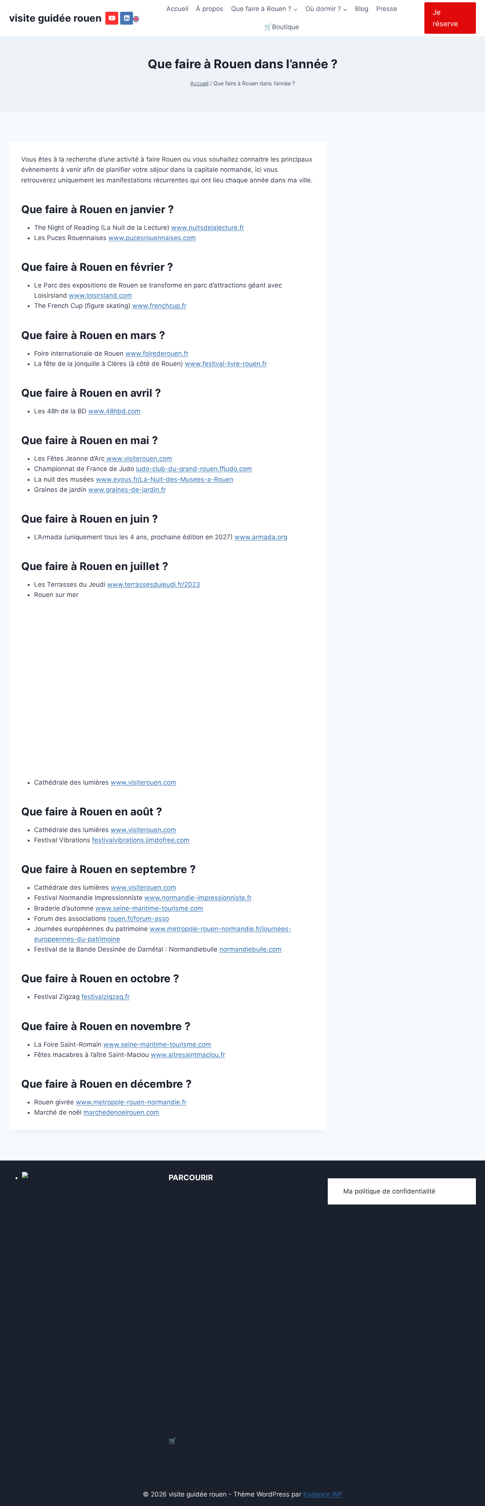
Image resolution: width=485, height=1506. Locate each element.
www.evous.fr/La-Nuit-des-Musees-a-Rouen (164, 479)
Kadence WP (322, 1494)
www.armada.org (261, 537)
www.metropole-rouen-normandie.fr (131, 1102)
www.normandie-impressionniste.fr (198, 897)
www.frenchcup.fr (159, 305)
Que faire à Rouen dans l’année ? (225, 1232)
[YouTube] (111, 18)
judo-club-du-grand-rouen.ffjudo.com (194, 469)
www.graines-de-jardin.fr (127, 489)
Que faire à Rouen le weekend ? (223, 1269)
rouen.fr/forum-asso (138, 918)
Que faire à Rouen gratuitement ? (225, 1282)
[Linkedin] (126, 18)
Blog (361, 9)
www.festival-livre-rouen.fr (226, 363)
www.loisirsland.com (100, 295)
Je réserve (445, 18)
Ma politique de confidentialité (389, 1191)
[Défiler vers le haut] (466, 1495)
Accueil (177, 9)
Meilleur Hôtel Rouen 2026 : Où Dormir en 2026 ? (238, 1393)
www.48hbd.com (114, 411)
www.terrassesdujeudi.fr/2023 (153, 584)
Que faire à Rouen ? (199, 1219)
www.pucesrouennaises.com (152, 238)
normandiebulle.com (250, 949)
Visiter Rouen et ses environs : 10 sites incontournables (234, 1339)
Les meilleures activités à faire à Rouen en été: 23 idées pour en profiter (239, 1250)
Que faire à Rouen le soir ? (215, 1308)
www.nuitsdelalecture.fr (207, 227)
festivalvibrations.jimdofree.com (140, 840)
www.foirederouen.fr (156, 353)
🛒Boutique (281, 27)
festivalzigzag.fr (105, 996)
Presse (386, 9)
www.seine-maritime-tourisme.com (149, 908)
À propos (209, 9)
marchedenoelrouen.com (121, 1112)
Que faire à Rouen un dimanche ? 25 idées (240, 1321)
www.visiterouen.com (138, 458)
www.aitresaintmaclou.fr (188, 1054)
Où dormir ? (186, 1374)
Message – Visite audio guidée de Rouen (237, 1358)
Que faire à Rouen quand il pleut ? (226, 1295)
